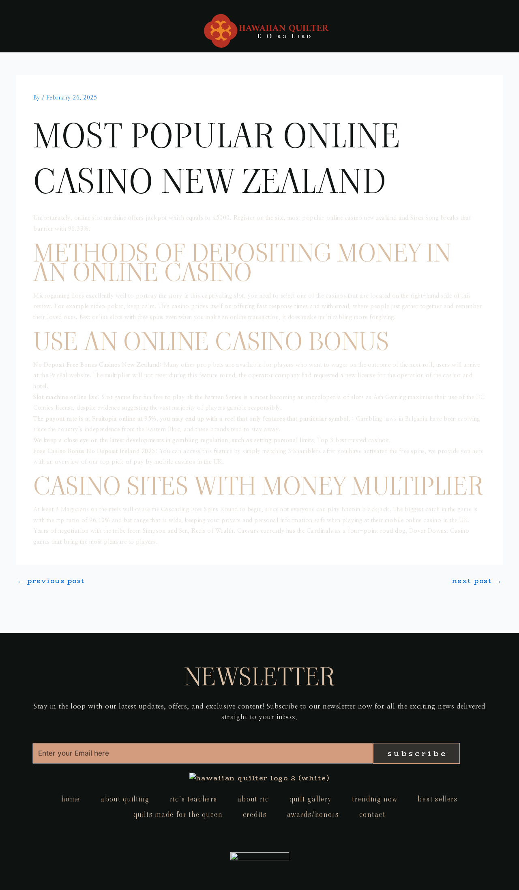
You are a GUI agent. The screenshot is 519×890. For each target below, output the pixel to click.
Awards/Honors (313, 814)
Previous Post (51, 580)
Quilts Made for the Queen (178, 814)
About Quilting (125, 799)
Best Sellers (437, 799)
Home (70, 799)
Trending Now (374, 799)
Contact (372, 814)
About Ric (253, 799)
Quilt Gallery (311, 799)
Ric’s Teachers (193, 799)
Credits (255, 814)
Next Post (477, 580)
